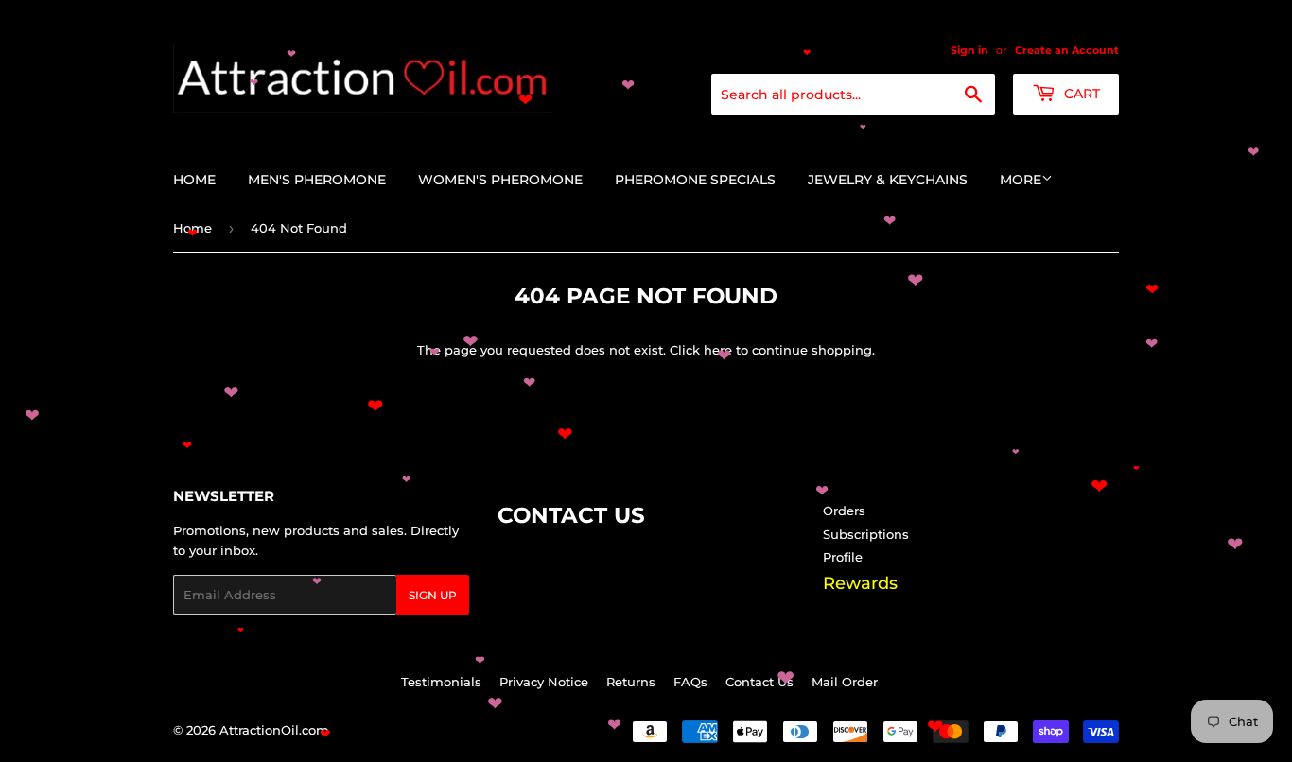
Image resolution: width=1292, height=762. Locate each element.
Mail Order (845, 681)
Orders (844, 510)
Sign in (969, 50)
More (1020, 179)
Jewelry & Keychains (888, 179)
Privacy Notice (543, 681)
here (718, 349)
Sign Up (433, 595)
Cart (1080, 93)
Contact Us (759, 681)
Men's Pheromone (317, 179)
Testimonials (441, 681)
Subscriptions (866, 534)
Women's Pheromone (500, 179)
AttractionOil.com (274, 729)
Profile (843, 556)
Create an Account (1067, 50)
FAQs (690, 681)
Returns (630, 681)
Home (194, 179)
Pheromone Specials (695, 179)
